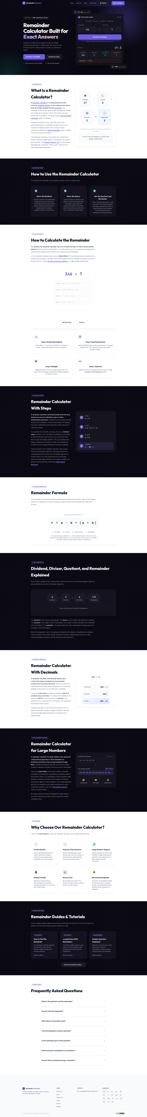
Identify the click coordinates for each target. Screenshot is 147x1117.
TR (108, 1102)
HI (108, 1091)
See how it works (54, 57)
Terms (58, 1100)
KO (104, 1098)
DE (104, 1095)
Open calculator (118, 3)
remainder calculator (39, 103)
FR (120, 1091)
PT (112, 1095)
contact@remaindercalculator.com (88, 1091)
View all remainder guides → (73, 964)
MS (108, 1098)
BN (116, 1095)
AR (121, 1098)
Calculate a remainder (34, 57)
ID (116, 1098)
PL (113, 1098)
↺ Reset (81, 322)
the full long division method (57, 261)
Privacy (58, 1103)
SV (112, 1102)
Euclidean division (44, 105)
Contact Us (92, 3)
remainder (58, 108)
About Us (79, 3)
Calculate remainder (99, 37)
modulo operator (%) (51, 142)
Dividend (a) (81, 25)
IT (108, 1095)
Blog (85, 3)
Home (72, 3)
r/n (94, 598)
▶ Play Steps (67, 322)
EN (104, 1091)
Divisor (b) (105, 25)
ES (112, 1091)
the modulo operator (60, 787)
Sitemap (58, 1106)
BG (104, 1102)
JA (120, 1095)
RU (116, 1091)
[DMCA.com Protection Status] (120, 1113)
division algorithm (54, 130)
